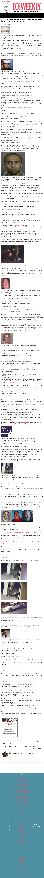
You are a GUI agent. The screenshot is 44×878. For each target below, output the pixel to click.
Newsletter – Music (22, 855)
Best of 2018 (22, 782)
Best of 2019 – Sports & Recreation (22, 804)
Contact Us (8, 824)
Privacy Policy (7, 829)
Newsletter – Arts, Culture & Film (23, 845)
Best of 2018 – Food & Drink (23, 788)
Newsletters (22, 843)
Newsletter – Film (22, 851)
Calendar (22, 806)
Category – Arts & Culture (22, 819)
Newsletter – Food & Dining (23, 853)
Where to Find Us (22, 875)
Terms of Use (8, 826)
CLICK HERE (26, 422)
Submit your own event (22, 867)
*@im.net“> (26, 626)
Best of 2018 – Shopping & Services (22, 790)
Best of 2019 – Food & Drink (23, 800)
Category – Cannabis (22, 821)
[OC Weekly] (6, 1)
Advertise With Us (22, 778)
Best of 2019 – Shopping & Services (22, 802)
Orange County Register (17, 396)
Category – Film (22, 823)
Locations (23, 810)
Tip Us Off (22, 871)
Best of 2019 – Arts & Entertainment (22, 796)
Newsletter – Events (22, 849)
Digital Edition (22, 835)
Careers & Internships (22, 817)
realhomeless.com (9, 382)
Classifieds (22, 831)
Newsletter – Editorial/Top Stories (23, 847)
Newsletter (22, 841)
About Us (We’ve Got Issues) (22, 776)
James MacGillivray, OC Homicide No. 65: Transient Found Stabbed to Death (22, 532)
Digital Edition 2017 (22, 836)
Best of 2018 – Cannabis (22, 786)
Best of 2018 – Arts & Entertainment (22, 784)
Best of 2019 (22, 794)
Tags (23, 814)
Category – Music (22, 827)
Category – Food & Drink (22, 825)
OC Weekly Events (22, 859)
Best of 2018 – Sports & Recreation (22, 792)
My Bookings (22, 812)
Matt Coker (3, 24)
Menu (23, 16)
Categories (23, 808)
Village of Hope (13, 423)
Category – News (22, 829)
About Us (9, 821)
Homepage (22, 839)
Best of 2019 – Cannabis (22, 798)
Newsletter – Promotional (22, 857)
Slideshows (22, 863)
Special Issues (22, 865)
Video (22, 873)
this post (20, 225)
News (4, 764)
